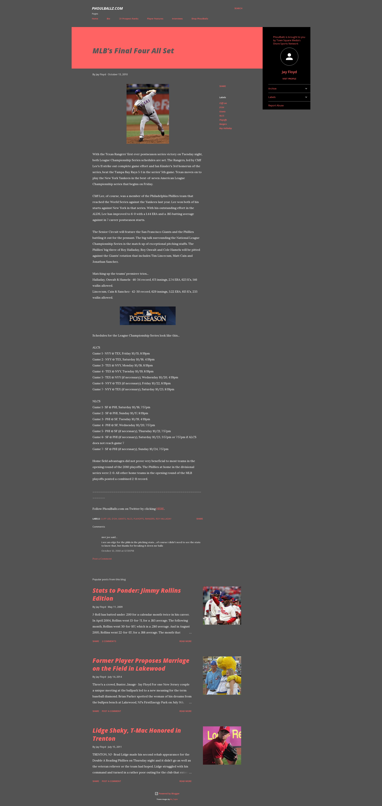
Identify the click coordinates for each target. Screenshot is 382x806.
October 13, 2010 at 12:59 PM (117, 550)
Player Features (155, 18)
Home (95, 18)
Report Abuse (276, 105)
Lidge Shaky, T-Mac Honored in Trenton (137, 734)
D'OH (221, 107)
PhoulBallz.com (107, 8)
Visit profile (289, 78)
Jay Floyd (289, 71)
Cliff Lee (223, 103)
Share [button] (222, 86)
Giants (222, 111)
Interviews (177, 18)
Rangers (223, 124)
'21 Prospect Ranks (128, 18)
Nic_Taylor (174, 799)
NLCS (221, 115)
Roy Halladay (225, 128)
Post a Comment (102, 558)
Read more (186, 641)
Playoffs (223, 119)
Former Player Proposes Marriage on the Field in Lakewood (141, 664)
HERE (160, 509)
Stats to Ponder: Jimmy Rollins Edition (137, 594)
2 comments (109, 641)
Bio (108, 18)
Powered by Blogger (169, 793)
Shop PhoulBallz (199, 18)
